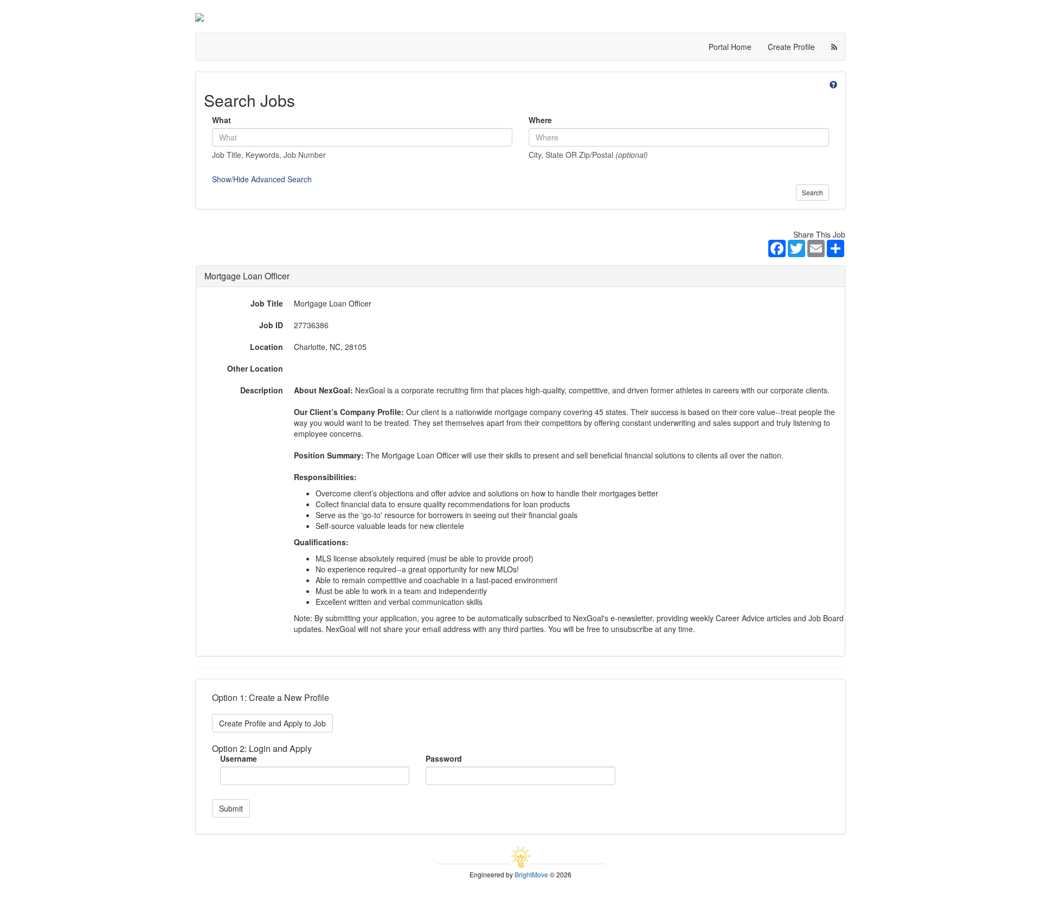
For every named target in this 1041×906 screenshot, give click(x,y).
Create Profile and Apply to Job (272, 723)
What (221, 119)
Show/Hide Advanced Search (262, 179)
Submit (231, 808)
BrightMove (531, 874)
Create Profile (791, 46)
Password (444, 758)
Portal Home (730, 46)
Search (812, 192)
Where (540, 119)
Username (238, 758)
